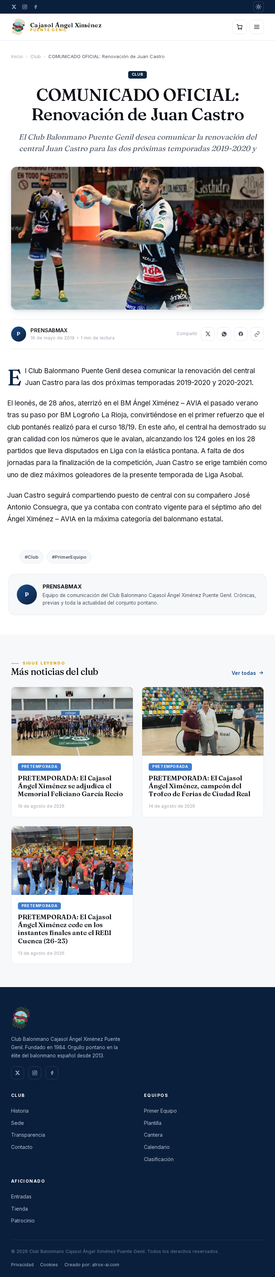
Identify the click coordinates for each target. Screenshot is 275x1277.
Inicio (17, 56)
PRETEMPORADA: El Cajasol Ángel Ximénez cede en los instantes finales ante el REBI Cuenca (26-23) (64, 929)
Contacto (22, 1147)
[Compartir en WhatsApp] (224, 334)
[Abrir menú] (257, 27)
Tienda (19, 1209)
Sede (17, 1123)
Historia (20, 1111)
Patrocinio (23, 1220)
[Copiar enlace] (257, 334)
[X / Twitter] (14, 7)
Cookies (49, 1264)
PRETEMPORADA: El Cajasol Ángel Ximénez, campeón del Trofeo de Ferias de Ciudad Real (199, 786)
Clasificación (159, 1159)
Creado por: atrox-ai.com (91, 1264)
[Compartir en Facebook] (240, 334)
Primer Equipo (160, 1111)
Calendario (157, 1147)
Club (35, 56)
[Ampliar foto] (137, 238)
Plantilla (152, 1123)
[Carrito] (239, 27)
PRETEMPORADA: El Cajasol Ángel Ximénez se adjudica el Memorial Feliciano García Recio (70, 786)
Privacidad (22, 1264)
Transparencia (28, 1135)
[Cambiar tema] (258, 6)
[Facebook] (35, 7)
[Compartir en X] (207, 334)
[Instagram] (25, 7)
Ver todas (244, 673)
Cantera (153, 1135)
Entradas (21, 1196)
